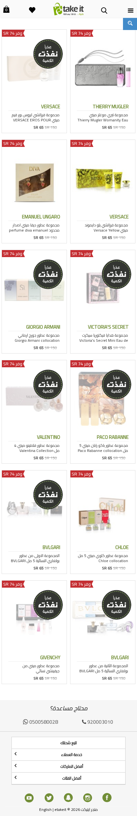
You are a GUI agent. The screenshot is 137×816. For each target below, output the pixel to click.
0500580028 (43, 722)
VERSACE (50, 106)
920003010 (100, 722)
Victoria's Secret (108, 327)
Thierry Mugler (111, 106)
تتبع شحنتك (69, 742)
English (45, 809)
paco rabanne (113, 437)
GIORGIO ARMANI (43, 327)
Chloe (122, 547)
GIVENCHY (50, 657)
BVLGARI (51, 547)
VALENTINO (48, 437)
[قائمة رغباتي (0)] (32, 6)
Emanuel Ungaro (41, 216)
